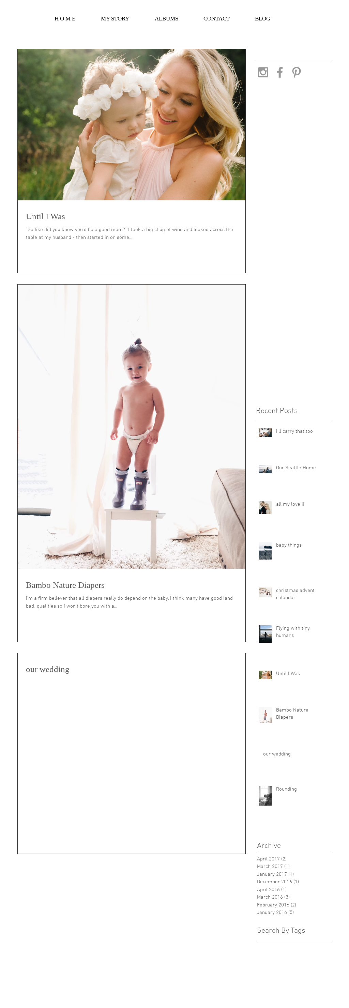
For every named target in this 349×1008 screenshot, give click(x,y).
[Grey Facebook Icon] (280, 72)
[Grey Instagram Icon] (263, 72)
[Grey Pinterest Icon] (296, 72)
